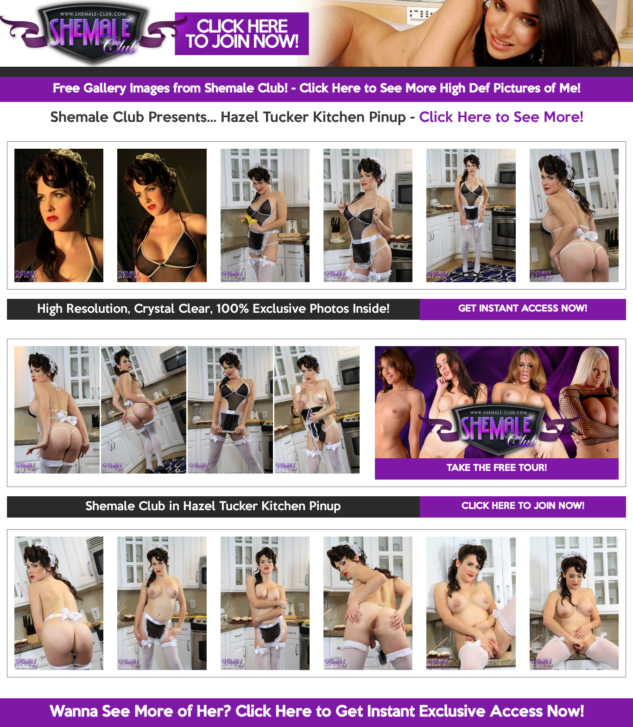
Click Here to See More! (501, 118)
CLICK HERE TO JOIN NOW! (523, 506)
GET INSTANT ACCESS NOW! (522, 309)
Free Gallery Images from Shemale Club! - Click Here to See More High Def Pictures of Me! (317, 89)
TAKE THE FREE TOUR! (497, 468)
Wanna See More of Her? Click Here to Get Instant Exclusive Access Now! (317, 712)
